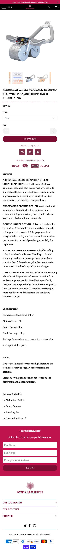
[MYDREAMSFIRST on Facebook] (30, 526)
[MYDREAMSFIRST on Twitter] (25, 526)
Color (6, 112)
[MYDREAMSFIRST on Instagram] (35, 526)
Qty (4, 125)
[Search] (50, 7)
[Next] (54, 78)
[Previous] (6, 78)
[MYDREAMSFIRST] (30, 7)
